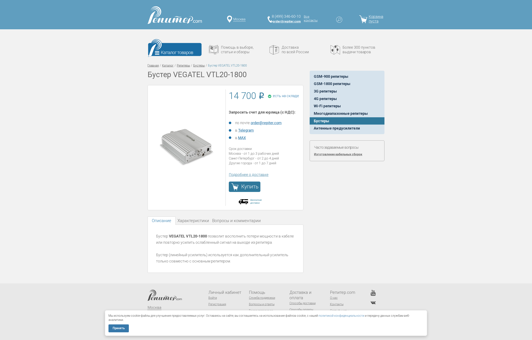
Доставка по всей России (295, 49)
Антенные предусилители (337, 128)
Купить (250, 186)
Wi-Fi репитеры (327, 106)
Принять (119, 328)
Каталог (168, 65)
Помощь (257, 292)
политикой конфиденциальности (341, 315)
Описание (161, 220)
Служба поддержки (262, 297)
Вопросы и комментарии (236, 220)
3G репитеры (325, 91)
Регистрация (217, 304)
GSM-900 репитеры (331, 76)
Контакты (337, 304)
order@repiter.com (287, 21)
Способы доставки (302, 303)
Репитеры (183, 65)
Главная (153, 65)
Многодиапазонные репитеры (341, 113)
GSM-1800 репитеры (332, 84)
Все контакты (311, 18)
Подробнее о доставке (248, 174)
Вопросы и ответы (262, 304)
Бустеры (199, 65)
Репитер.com (342, 292)
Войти (212, 297)
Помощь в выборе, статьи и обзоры (237, 49)
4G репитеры (325, 98)
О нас (334, 297)
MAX (242, 138)
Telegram (246, 130)
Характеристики (193, 220)
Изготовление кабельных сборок (338, 154)
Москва (239, 19)
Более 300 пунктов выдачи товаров (358, 49)
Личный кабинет (224, 292)
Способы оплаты (301, 309)
